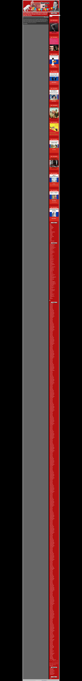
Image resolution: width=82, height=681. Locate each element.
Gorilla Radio (51, 669)
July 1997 (51, 648)
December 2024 (52, 326)
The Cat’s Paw (52, 236)
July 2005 (51, 580)
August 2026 (51, 303)
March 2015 (51, 457)
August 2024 (51, 330)
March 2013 (51, 484)
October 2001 (52, 629)
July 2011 (51, 507)
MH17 (51, 272)
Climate (51, 253)
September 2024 (52, 329)
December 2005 (52, 578)
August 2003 (51, 604)
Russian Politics (52, 283)
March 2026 (51, 309)
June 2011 (51, 508)
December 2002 (52, 613)
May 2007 (51, 563)
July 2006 (51, 570)
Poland (51, 280)
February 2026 (52, 310)
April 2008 (51, 551)
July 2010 (51, 520)
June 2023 (51, 346)
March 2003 (51, 610)
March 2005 (51, 584)
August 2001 (51, 631)
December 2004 (52, 587)
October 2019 (52, 395)
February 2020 (52, 390)
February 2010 (52, 526)
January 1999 (52, 647)
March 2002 (51, 623)
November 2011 (52, 502)
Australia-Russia (52, 247)
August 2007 (51, 560)
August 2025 (51, 317)
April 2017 (51, 429)
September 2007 (52, 559)
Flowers (51, 237)
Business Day (52, 668)
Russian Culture (52, 282)
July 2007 (51, 561)
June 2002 (51, 620)
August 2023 (51, 344)
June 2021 (51, 372)
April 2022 (51, 362)
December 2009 (52, 528)
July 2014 (51, 466)
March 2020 (51, 389)
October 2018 (52, 408)
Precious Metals (52, 281)
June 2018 (51, 413)
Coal (50, 254)
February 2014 (52, 472)
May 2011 (51, 509)
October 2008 (52, 544)
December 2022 (52, 353)
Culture (51, 256)
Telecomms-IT (52, 289)
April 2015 (51, 456)
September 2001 (52, 630)
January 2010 (52, 527)
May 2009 (51, 536)
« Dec (50, 665)
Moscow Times (52, 274)
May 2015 (51, 455)
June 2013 (51, 481)
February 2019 (52, 404)
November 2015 (52, 448)
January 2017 (52, 432)
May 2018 (51, 414)
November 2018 (52, 407)
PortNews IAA (52, 674)
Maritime (51, 270)
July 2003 (51, 605)
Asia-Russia (51, 246)
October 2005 (52, 579)
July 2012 (51, 493)
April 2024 (51, 335)
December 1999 (52, 639)
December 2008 (52, 542)
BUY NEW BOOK (54, 20)
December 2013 (52, 474)
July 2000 (51, 638)
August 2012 (51, 492)
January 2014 (52, 473)
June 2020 (51, 386)
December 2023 (52, 339)
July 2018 (51, 412)
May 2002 (51, 621)
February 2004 (52, 597)
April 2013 (51, 483)
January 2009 (52, 541)
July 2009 (51, 534)
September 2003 (52, 603)
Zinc (50, 297)
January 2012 (52, 500)
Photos (51, 230)
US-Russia (51, 296)
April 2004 (51, 595)
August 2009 (51, 533)
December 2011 (52, 501)
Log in (51, 678)
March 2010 (51, 525)
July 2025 (51, 318)
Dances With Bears (44, 680)
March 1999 (51, 645)
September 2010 (52, 518)
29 (52, 664)
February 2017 (52, 431)
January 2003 (52, 612)
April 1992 (51, 656)
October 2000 (52, 637)
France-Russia (52, 264)
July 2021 (51, 371)
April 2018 (51, 415)
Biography (51, 248)
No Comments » (25, 23)
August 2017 (51, 424)
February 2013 (52, 485)
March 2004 (51, 596)
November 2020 (52, 380)
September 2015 (52, 450)
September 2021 (52, 370)
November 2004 (52, 588)
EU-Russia (51, 261)
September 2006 (52, 568)
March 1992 (51, 657)
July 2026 (51, 304)
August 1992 (51, 654)
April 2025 (51, 321)
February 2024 (52, 337)
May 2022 (51, 361)
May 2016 (51, 441)
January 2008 (52, 554)
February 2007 (52, 567)
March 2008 (51, 552)
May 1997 (51, 649)
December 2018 (52, 406)
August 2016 (51, 438)
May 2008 (51, 550)
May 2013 (51, 482)
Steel (50, 288)
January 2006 (52, 577)
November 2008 (52, 543)
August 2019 (51, 397)
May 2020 (51, 387)
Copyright (51, 235)
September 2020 (52, 382)
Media (51, 271)
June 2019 (51, 399)
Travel (51, 291)
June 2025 (51, 319)
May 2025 (51, 320)
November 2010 (52, 516)
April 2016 (51, 442)
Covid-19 (51, 255)
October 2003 (52, 602)
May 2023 (51, 347)
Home (54, 13)
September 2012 (52, 491)
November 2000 (52, 636)
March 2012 (51, 498)
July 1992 (51, 655)
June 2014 (51, 467)
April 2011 (51, 510)
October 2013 (52, 476)
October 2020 (52, 381)
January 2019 (52, 405)
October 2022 (52, 355)
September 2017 (52, 423)
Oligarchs (51, 279)
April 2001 (51, 632)
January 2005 (52, 586)
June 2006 (51, 571)
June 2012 (51, 494)
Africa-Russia (51, 244)
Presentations (52, 227)
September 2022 (52, 356)
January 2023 (52, 352)
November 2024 (52, 327)
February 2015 (52, 458)
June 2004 (51, 593)
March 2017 (51, 430)
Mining (51, 273)
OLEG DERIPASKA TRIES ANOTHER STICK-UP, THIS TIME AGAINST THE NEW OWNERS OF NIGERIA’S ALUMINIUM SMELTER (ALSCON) (35, 14)
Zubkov (51, 298)
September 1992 (52, 653)
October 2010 (52, 517)
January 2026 (52, 311)
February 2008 (52, 553)
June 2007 (51, 562)
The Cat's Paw (52, 290)
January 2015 (52, 459)
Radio (51, 229)
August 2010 (51, 519)
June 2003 (51, 606)
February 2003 (52, 611)
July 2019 (51, 398)
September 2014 (52, 464)
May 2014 (51, 468)
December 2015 (52, 447)
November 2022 (52, 354)
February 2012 (52, 499)
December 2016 (52, 433)
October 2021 (52, 369)
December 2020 (52, 379)
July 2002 (51, 619)
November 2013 (52, 475)
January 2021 (52, 378)
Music (51, 238)
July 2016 (51, 439)
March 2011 (51, 511)
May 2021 (51, 373)
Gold (50, 265)
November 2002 (52, 614)
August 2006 (51, 569)
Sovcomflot (51, 287)
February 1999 (52, 646)
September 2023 (52, 343)
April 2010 (51, 524)
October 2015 (52, 449)
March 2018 (51, 416)
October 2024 (52, 328)
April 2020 (51, 388)
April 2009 (51, 537)
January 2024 (52, 338)
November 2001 (52, 628)
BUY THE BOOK (54, 37)
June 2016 (51, 440)
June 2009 (51, 535)
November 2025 (52, 313)
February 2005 (52, 585)
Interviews (51, 226)
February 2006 (52, 576)
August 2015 (51, 451)
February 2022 (52, 364)
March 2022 (51, 363)
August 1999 (51, 640)
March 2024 (51, 336)
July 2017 (51, 425)
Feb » (52, 665)
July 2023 (51, 345)
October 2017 (52, 422)
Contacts (51, 234)
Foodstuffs (51, 263)
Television (51, 228)
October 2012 (52, 490)
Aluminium (51, 245)
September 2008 (52, 545)
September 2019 (52, 396)
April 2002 (51, 622)
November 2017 (52, 421)
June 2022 (51, 360)
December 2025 (52, 312)
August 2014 (51, 465)
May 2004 (51, 594)
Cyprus (51, 257)
